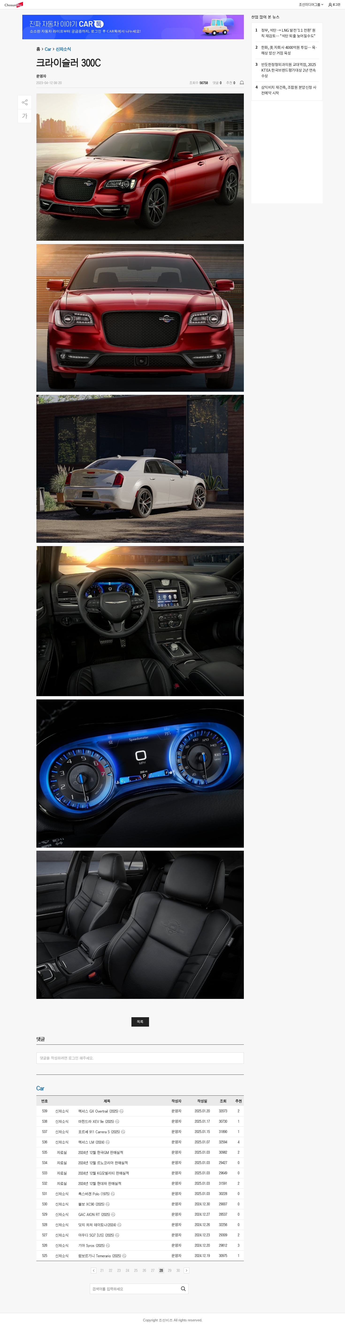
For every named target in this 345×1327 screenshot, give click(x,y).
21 (102, 1270)
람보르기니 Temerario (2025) (99, 1255)
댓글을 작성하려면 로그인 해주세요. (67, 1058)
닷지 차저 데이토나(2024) (97, 1224)
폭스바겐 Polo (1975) (94, 1193)
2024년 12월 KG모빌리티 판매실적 (103, 1173)
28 (161, 1270)
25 (136, 1270)
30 (178, 1270)
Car (48, 49)
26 (144, 1270)
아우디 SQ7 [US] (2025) (96, 1235)
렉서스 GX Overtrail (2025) (98, 1111)
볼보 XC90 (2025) (91, 1204)
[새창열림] (16, 5)
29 (169, 1270)
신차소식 (63, 49)
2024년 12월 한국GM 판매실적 (100, 1152)
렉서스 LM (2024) (91, 1142)
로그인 (336, 5)
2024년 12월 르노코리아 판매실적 (103, 1162)
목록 (140, 1021)
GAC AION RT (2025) (94, 1214)
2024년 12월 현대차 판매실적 (99, 1183)
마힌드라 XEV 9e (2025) (96, 1121)
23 (119, 1270)
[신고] (242, 82)
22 (110, 1270)
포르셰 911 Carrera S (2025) (99, 1131)
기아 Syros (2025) (91, 1245)
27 (152, 1270)
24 (127, 1270)
